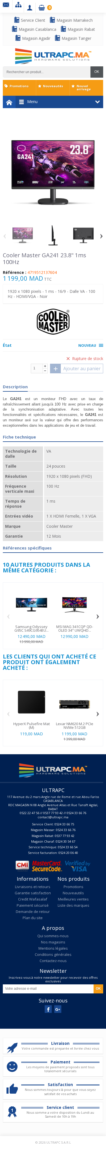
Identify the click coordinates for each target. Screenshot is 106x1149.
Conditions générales (53, 954)
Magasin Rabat (80, 29)
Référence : (14, 272)
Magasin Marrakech (74, 20)
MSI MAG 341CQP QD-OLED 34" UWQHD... (74, 628)
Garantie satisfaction (33, 892)
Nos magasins (53, 942)
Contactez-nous (53, 960)
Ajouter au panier (82, 368)
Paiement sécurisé (33, 905)
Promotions (19, 86)
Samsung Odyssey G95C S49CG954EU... (31, 628)
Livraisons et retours (32, 886)
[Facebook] (48, 1009)
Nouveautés (53, 86)
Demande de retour (33, 911)
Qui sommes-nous (53, 935)
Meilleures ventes (73, 899)
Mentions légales (53, 948)
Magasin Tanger (75, 38)
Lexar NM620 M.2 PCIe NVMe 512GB (74, 725)
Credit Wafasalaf (32, 899)
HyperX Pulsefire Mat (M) (31, 725)
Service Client (32, 20)
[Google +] (57, 1009)
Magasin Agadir (35, 38)
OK (96, 72)
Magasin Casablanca (37, 29)
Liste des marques (73, 905)
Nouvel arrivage (84, 87)
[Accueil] (9, 102)
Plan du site (33, 917)
